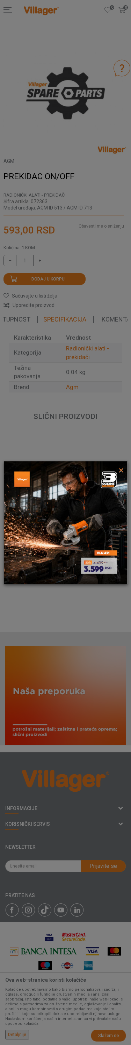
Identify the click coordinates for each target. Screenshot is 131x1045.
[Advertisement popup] (65, 522)
